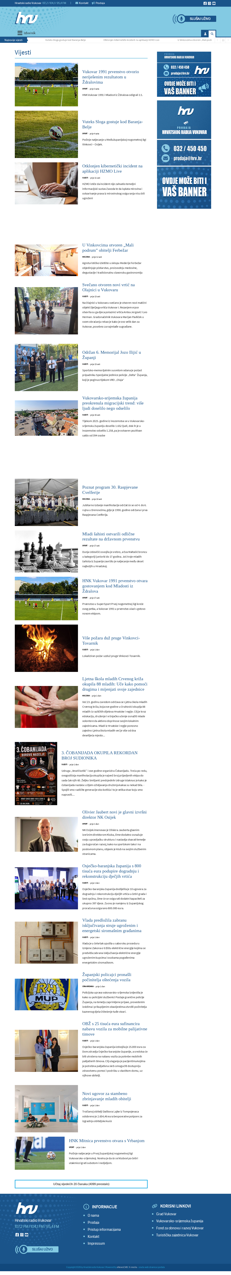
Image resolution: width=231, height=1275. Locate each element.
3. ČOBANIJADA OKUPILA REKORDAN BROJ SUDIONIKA (100, 755)
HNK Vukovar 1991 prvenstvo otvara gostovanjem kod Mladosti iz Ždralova (115, 586)
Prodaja (100, 3)
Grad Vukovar (166, 1214)
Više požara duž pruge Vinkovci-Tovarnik (111, 641)
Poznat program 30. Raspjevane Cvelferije (110, 490)
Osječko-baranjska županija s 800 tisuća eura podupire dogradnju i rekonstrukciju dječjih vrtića (111, 871)
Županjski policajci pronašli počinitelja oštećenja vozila (106, 977)
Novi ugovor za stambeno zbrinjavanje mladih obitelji (106, 1096)
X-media (133, 1267)
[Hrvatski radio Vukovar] (26, 18)
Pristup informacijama (104, 1229)
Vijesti (85, 178)
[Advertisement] (81, 226)
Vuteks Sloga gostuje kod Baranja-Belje (34, 40)
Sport (85, 89)
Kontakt (84, 3)
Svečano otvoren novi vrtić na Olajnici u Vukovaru (108, 287)
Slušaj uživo (200, 19)
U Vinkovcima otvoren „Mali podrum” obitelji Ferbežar (174, 40)
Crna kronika (87, 986)
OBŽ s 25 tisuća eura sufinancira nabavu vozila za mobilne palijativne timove (114, 1028)
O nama (93, 1215)
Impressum (96, 1243)
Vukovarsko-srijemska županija (179, 1221)
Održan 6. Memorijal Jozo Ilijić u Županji (111, 355)
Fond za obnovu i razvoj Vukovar (180, 1228)
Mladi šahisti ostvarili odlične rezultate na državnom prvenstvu (111, 537)
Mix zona (86, 257)
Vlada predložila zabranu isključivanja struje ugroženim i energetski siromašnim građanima (111, 925)
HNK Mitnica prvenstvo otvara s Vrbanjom (107, 1140)
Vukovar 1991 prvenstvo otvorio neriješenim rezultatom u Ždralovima (110, 77)
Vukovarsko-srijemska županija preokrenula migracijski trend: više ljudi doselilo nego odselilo (113, 403)
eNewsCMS (122, 1267)
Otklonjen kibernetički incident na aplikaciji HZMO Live (100, 40)
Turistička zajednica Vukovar (177, 1235)
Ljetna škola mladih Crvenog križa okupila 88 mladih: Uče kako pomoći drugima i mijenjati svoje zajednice (114, 684)
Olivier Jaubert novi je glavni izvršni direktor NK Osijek (114, 815)
